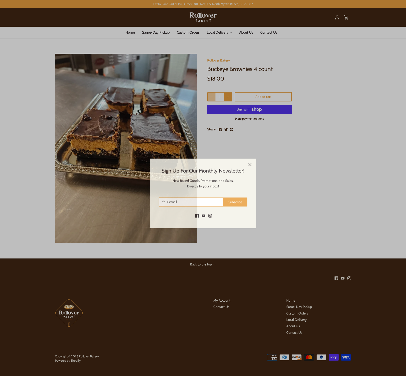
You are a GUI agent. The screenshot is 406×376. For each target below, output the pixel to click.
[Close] (250, 159)
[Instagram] (210, 210)
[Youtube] (203, 210)
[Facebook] (197, 210)
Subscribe (235, 197)
